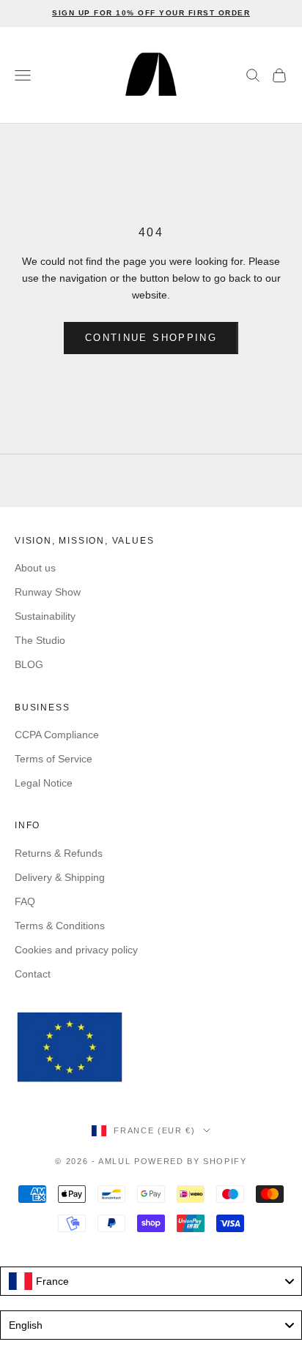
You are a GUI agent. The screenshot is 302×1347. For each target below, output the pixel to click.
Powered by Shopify (190, 1161)
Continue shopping (151, 337)
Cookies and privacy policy (76, 950)
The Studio (40, 640)
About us (35, 568)
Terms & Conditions (60, 925)
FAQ (25, 901)
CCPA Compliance (57, 734)
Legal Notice (44, 783)
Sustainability (45, 616)
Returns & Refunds (59, 853)
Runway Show (48, 592)
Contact (33, 974)
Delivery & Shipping (60, 877)
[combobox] (151, 1281)
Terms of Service (53, 759)
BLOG (29, 664)
